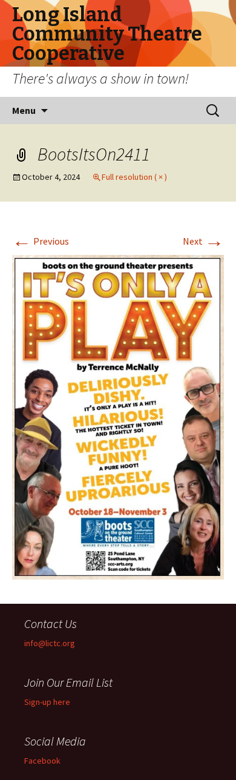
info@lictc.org (49, 643)
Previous (40, 241)
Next (203, 241)
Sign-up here (47, 701)
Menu (24, 110)
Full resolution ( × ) (134, 176)
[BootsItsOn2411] (118, 416)
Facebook (42, 760)
